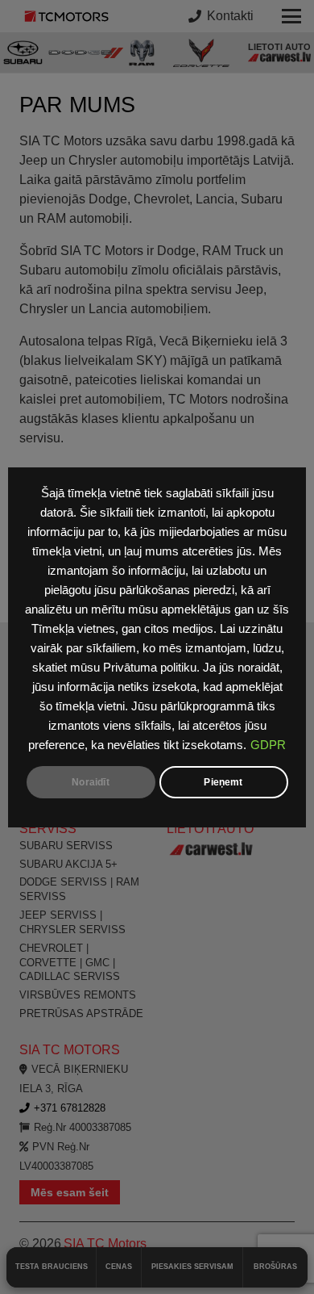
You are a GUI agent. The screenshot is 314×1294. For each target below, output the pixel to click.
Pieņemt (223, 782)
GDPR (268, 745)
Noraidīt (90, 782)
